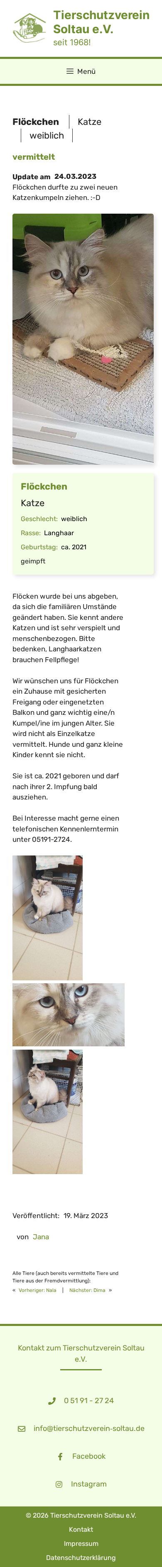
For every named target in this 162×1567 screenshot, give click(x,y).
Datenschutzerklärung (81, 1558)
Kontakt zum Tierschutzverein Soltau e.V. (81, 1353)
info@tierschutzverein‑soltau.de (89, 1428)
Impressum (81, 1544)
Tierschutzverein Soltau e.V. (101, 22)
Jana (41, 1237)
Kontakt (81, 1529)
